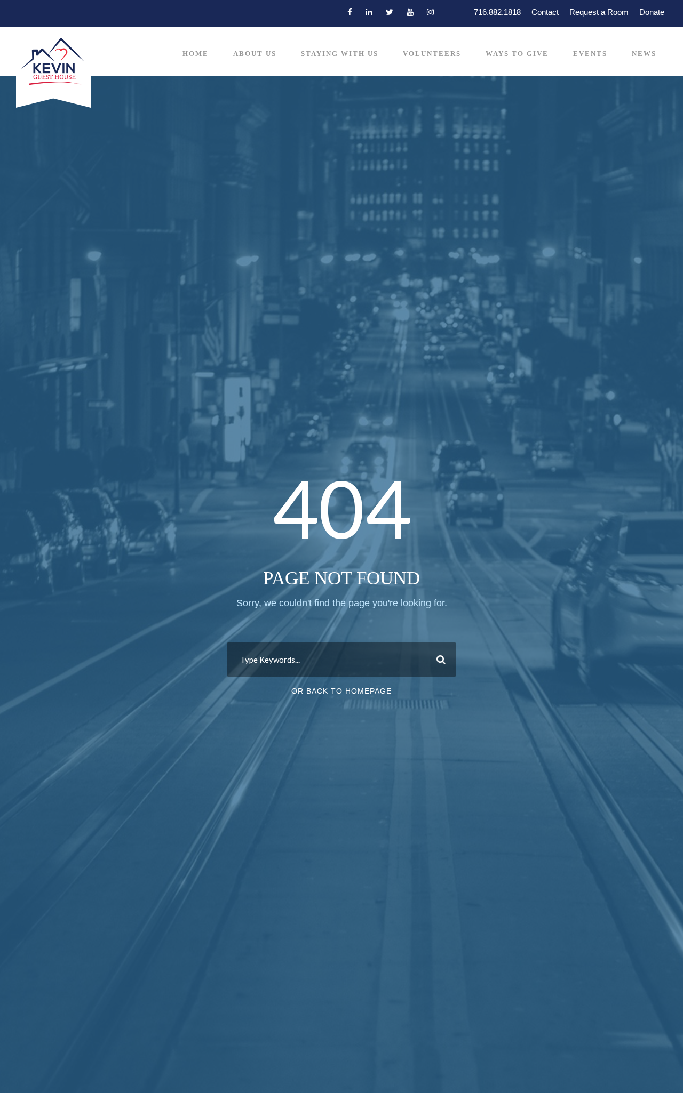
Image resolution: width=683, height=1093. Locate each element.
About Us (254, 54)
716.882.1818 (497, 12)
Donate (651, 12)
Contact (545, 12)
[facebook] (349, 12)
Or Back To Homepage (341, 691)
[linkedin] (369, 12)
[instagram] (430, 12)
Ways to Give (517, 54)
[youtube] (410, 12)
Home (195, 54)
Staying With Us (339, 54)
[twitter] (389, 12)
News (644, 54)
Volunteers (432, 54)
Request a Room (599, 12)
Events (590, 54)
